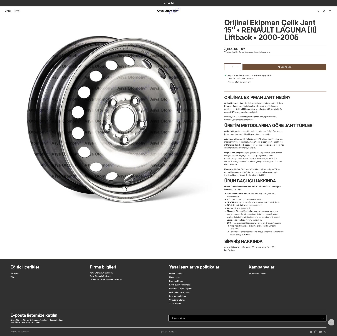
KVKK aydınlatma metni (179, 285)
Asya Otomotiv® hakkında (101, 273)
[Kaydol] (322, 319)
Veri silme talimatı (177, 300)
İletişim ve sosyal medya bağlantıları (106, 279)
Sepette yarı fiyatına (257, 273)
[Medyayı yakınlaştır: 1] (114, 119)
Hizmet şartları (175, 277)
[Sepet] (330, 11)
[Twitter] (324, 331)
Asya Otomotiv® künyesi (100, 276)
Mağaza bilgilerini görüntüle (239, 82)
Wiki (12, 277)
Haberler (14, 273)
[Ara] (318, 11)
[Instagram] (315, 331)
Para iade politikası (177, 296)
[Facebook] (311, 331)
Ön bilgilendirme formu (179, 292)
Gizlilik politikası (176, 273)
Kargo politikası (176, 281)
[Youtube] (320, 331)
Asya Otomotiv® (23, 332)
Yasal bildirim (175, 303)
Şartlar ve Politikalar (168, 332)
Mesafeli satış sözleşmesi (180, 288)
